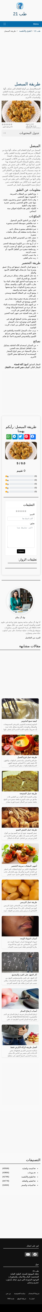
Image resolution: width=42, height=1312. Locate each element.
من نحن (8, 1293)
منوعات (31, 1173)
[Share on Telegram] (15, 436)
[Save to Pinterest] (27, 436)
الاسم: (32, 514)
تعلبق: (32, 523)
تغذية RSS (11, 1298)
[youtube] (28, 1254)
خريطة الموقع (21, 1298)
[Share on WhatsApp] (9, 436)
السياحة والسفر (27, 1185)
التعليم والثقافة (28, 1181)
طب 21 (37, 31)
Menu (36, 24)
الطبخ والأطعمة (27, 1177)
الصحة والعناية (28, 1168)
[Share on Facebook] (33, 436)
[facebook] (35, 1254)
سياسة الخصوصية (19, 1293)
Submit (21, 551)
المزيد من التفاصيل (32, 638)
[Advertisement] (21, 57)
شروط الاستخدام (34, 1293)
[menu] (5, 24)
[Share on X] (21, 436)
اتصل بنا (31, 1298)
